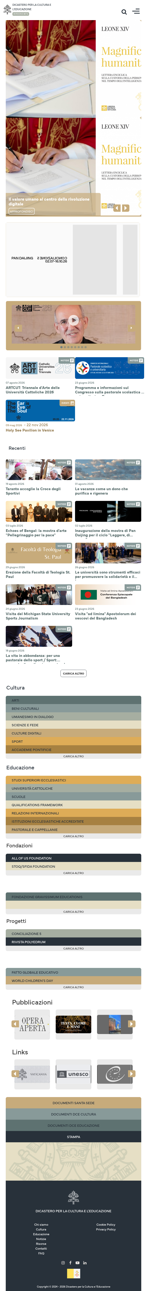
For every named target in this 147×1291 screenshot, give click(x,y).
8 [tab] (86, 347)
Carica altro (73, 673)
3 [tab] (68, 347)
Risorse (41, 1243)
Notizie (41, 1239)
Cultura (41, 1229)
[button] (73, 336)
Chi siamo (41, 1224)
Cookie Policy (105, 1224)
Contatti (41, 1248)
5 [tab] (75, 347)
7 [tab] (82, 347)
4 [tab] (72, 347)
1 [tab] (61, 347)
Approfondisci (21, 211)
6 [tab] (79, 347)
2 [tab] (65, 347)
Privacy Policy (106, 1229)
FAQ (41, 1253)
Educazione (41, 1234)
